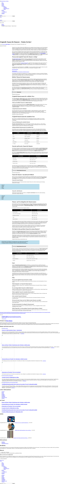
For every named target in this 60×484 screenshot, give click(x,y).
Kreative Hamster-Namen (25, 312)
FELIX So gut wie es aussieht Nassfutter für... (22, 422)
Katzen (3, 4)
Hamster (5, 466)
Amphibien (3, 395)
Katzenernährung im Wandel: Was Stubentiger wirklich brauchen (14, 404)
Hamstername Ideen (18, 312)
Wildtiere (3, 12)
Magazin (3, 13)
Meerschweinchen (6, 8)
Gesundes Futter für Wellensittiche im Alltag (10, 377)
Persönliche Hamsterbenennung (12, 313)
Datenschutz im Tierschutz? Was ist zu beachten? (11, 372)
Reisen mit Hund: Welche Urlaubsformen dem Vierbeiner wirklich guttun (16, 402)
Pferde (3, 10)
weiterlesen (22, 333)
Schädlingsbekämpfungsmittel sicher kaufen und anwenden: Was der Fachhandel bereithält (19, 384)
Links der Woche (4, 397)
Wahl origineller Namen (16, 58)
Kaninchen (5, 7)
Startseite (3, 441)
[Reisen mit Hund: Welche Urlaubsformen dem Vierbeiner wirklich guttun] (31, 339)
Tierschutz (3, 396)
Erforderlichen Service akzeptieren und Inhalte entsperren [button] (20, 71)
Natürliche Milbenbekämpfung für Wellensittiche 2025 (12, 411)
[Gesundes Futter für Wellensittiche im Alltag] (31, 375)
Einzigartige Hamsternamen (4, 312)
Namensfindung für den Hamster (42, 312)
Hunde (3, 3)
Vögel (3, 5)
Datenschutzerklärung (5, 443)
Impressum (3, 442)
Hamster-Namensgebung (12, 312)
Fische (3, 392)
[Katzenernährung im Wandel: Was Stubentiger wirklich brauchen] (31, 353)
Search (14, 483)
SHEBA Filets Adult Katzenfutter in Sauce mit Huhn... (23, 430)
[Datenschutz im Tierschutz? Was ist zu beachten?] (31, 366)
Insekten (3, 478)
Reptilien (3, 394)
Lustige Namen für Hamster (33, 312)
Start (2, 2)
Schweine (5, 471)
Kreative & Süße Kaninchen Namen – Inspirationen (12, 330)
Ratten (5, 9)
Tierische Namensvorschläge (21, 313)
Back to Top (2, 460)
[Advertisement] (30, 33)
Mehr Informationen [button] (15, 69)
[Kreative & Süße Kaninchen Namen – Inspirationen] (31, 328)
